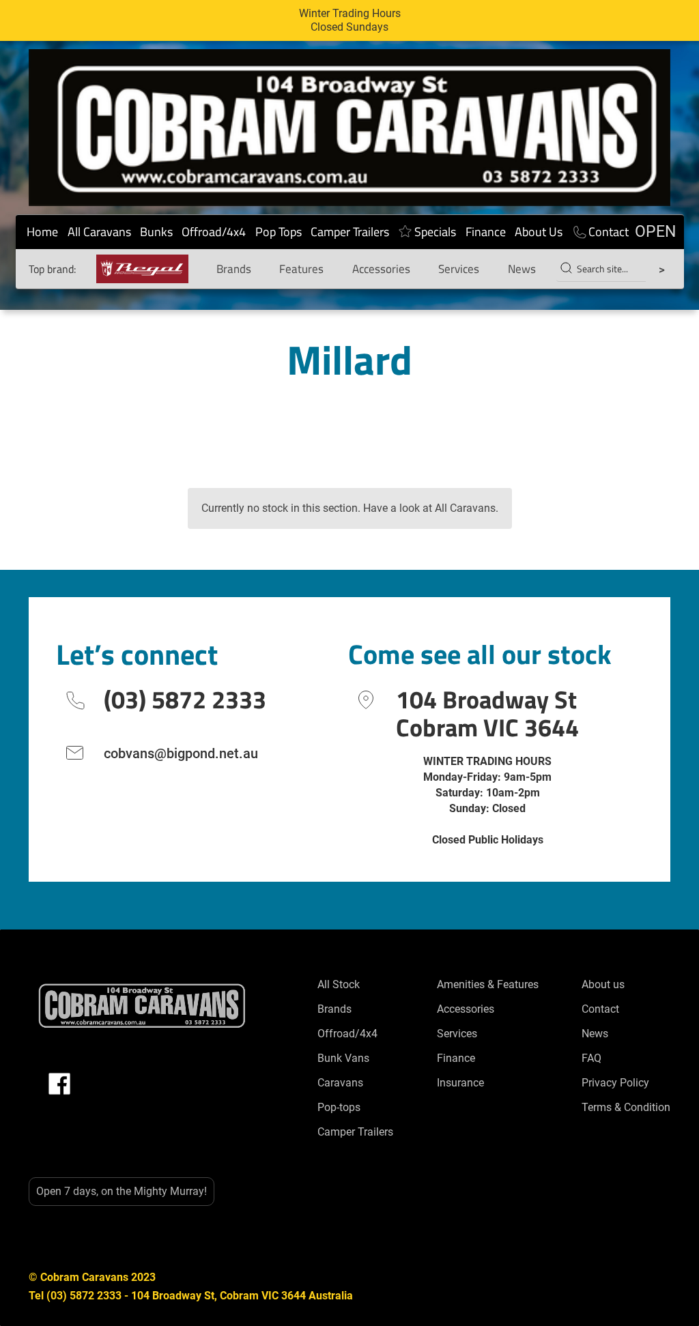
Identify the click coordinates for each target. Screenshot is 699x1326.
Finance (486, 231)
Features (301, 269)
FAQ (591, 1058)
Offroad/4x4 (214, 231)
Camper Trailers (350, 231)
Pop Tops (278, 231)
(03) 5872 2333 (185, 699)
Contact (608, 231)
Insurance (460, 1082)
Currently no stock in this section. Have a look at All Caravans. (349, 508)
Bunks (156, 231)
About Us (538, 231)
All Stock (338, 984)
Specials (435, 231)
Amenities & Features (488, 984)
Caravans (340, 1082)
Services (458, 269)
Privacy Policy (615, 1082)
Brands (233, 269)
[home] (349, 127)
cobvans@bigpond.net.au (181, 753)
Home (42, 231)
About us (603, 984)
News (522, 269)
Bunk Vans (343, 1058)
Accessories (381, 269)
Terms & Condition (626, 1107)
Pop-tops (338, 1107)
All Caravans (99, 231)
